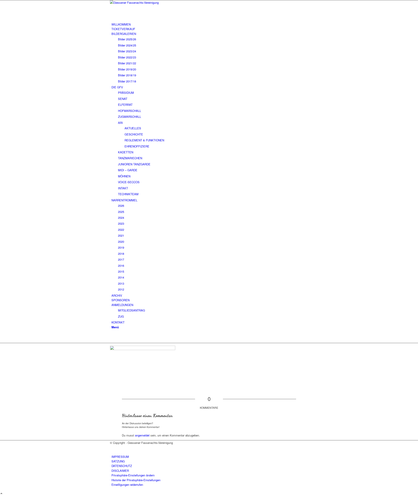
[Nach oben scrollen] (1, 494)
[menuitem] (209, 24)
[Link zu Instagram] (112, 336)
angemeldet (142, 435)
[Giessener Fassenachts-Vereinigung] (142, 2)
